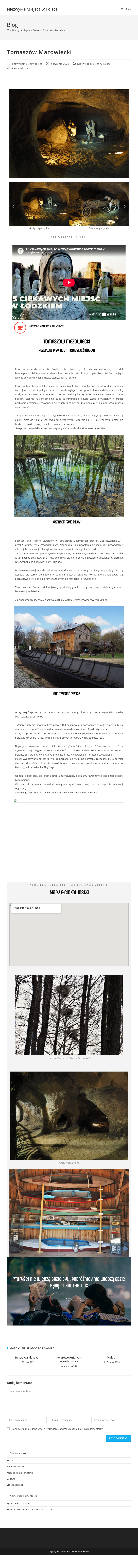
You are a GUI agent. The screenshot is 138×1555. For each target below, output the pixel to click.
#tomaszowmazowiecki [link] (94, 428)
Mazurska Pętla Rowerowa (20, 1472)
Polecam (11, 1509)
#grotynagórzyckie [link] (25, 792)
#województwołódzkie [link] (28, 428)
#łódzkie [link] (68, 599)
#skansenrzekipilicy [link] (26, 599)
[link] (26, 712)
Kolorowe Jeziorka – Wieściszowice (69, 1359)
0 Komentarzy (19, 68)
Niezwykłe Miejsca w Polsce (32, 9)
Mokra (111, 1357)
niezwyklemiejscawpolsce (26, 63)
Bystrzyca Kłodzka (27, 1357)
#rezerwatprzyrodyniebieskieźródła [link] (61, 428)
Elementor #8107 (15, 1466)
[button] (13, 206)
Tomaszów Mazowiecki (54, 30)
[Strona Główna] (8, 30)
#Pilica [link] (103, 599)
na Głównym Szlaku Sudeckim (76, 1301)
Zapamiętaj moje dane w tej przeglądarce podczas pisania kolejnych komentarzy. (57, 1428)
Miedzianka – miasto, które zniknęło (35, 1509)
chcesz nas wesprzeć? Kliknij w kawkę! (46, 326)
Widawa (11, 1478)
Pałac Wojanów (22, 1503)
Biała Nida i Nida (15, 1484)
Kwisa (10, 1460)
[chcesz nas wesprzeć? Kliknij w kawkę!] (20, 328)
